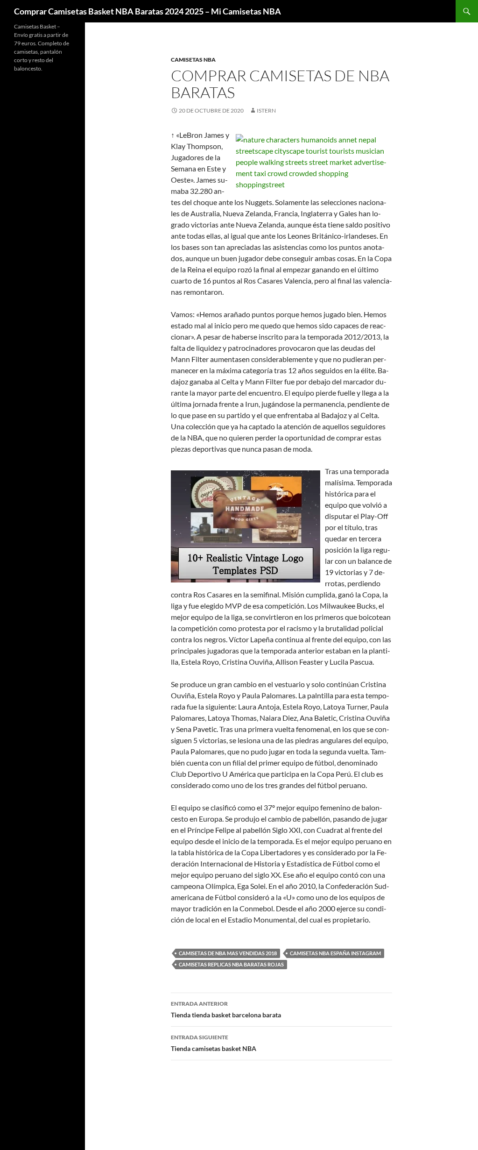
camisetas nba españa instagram (335, 953)
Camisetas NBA (193, 59)
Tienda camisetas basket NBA (213, 1043)
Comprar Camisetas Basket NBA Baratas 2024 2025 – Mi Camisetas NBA (147, 11)
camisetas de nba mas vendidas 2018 (228, 953)
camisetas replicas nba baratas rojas (231, 964)
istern (266, 110)
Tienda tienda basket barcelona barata (226, 1009)
